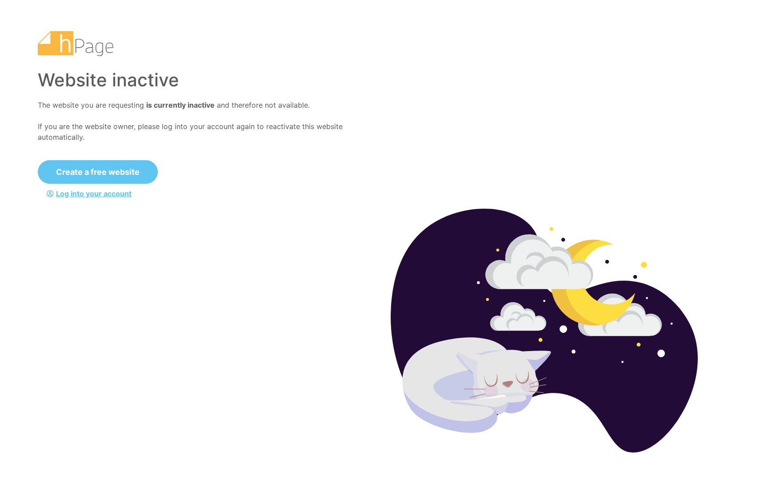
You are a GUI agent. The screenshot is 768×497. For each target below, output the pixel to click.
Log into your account (94, 193)
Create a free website (98, 172)
